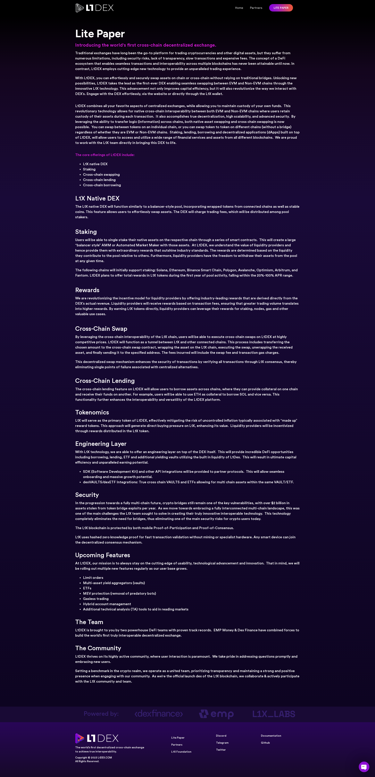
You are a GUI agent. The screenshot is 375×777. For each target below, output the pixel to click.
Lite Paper (178, 737)
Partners (176, 744)
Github (265, 743)
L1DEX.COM (105, 757)
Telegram (222, 743)
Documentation (271, 735)
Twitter (221, 750)
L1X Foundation (181, 751)
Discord (221, 735)
